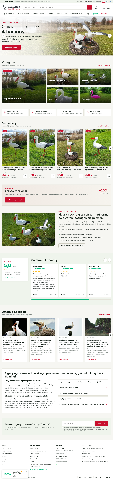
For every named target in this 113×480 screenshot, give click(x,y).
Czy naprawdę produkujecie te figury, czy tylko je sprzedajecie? (80, 382)
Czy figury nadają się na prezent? (70, 399)
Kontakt (98, 1)
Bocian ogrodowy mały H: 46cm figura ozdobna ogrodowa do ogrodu (96, 169)
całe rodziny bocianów (47, 386)
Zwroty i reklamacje (35, 459)
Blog (87, 14)
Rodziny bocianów (39, 14)
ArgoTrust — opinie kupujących (38, 469)
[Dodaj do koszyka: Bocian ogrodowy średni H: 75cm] (53, 176)
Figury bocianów (8, 14)
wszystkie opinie (8, 277)
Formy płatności (34, 453)
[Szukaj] (89, 7)
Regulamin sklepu (34, 448)
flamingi (26, 388)
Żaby (66, 14)
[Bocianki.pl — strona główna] (11, 7)
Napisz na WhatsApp (63, 463)
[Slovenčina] (110, 2)
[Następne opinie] (109, 260)
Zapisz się (101, 423)
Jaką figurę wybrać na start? (69, 387)
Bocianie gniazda (23, 14)
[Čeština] (106, 2)
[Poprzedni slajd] (3, 36)
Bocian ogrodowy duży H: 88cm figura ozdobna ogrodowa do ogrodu (13, 169)
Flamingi (59, 14)
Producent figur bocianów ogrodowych (40, 464)
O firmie (32, 461)
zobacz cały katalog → (103, 65)
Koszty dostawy (34, 456)
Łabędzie (50, 14)
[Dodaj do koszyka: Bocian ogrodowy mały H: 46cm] (109, 176)
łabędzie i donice (17, 388)
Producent (79, 1)
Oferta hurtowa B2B (89, 1)
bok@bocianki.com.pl (61, 461)
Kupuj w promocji (15, 200)
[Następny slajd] (110, 36)
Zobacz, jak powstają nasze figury (71, 245)
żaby (33, 388)
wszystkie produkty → (104, 126)
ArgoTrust (95, 14)
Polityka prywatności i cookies (38, 451)
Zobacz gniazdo (11, 47)
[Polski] (103, 2)
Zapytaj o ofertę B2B (13, 52)
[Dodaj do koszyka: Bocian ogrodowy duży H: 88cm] (25, 176)
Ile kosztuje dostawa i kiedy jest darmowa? (74, 393)
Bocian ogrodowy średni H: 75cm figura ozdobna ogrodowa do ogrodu (41, 169)
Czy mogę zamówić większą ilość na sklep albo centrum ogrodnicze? (82, 404)
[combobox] (55, 7)
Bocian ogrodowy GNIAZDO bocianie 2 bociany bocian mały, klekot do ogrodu (69, 169)
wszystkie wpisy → (105, 314)
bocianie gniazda (33, 386)
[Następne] (111, 148)
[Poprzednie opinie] (105, 260)
